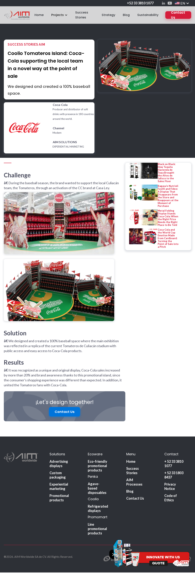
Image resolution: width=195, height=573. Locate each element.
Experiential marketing (59, 486)
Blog (126, 15)
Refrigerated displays (98, 508)
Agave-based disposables (97, 488)
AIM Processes (134, 482)
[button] (182, 3)
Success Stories (81, 15)
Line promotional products (97, 528)
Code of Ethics (170, 498)
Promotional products (59, 498)
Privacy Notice (170, 486)
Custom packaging (58, 475)
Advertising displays (59, 463)
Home (39, 15)
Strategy (108, 15)
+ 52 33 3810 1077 (173, 463)
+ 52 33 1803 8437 (173, 475)
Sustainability (147, 15)
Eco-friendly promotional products (97, 465)
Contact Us (178, 15)
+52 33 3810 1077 (140, 3)
